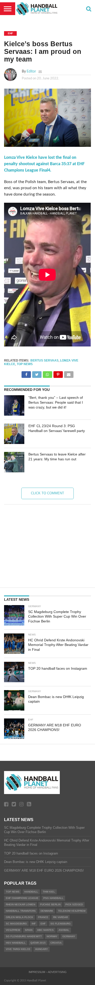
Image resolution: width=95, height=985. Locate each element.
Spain (28, 930)
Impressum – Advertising (48, 972)
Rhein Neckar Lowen (20, 904)
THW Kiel (49, 891)
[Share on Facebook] (26, 373)
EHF (43, 923)
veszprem (13, 930)
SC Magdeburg (16, 923)
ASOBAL (64, 930)
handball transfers (21, 910)
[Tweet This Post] (37, 373)
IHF (34, 923)
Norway (52, 936)
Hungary (41, 949)
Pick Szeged (74, 904)
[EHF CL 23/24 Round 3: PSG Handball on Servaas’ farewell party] (14, 434)
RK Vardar (60, 917)
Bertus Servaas (44, 360)
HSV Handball (16, 942)
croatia (56, 942)
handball (31, 891)
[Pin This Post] (58, 373)
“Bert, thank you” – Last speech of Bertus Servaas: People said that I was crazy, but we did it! (55, 402)
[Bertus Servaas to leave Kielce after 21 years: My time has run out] (14, 462)
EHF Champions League (22, 898)
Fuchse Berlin (50, 904)
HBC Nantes (45, 930)
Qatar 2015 (38, 942)
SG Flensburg (60, 923)
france (43, 917)
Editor (31, 71)
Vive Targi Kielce (18, 949)
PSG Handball (53, 898)
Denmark (47, 910)
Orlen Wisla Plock (19, 917)
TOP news (25, 364)
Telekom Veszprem (71, 910)
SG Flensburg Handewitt (24, 936)
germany (68, 936)
